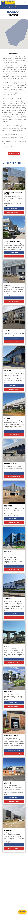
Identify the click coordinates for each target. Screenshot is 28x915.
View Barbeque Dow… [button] (13, 750)
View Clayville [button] (13, 659)
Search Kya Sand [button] (13, 389)
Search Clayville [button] (13, 662)
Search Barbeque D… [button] (13, 753)
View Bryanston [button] (13, 702)
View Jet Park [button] (13, 431)
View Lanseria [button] (13, 297)
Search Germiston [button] (13, 522)
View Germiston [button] (13, 518)
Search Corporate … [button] (13, 476)
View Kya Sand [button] (13, 385)
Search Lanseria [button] (13, 301)
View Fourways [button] (13, 613)
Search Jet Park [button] (13, 434)
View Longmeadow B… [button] (13, 208)
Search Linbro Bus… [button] (13, 256)
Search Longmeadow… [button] (13, 212)
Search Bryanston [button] (13, 706)
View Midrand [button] (13, 566)
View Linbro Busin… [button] (13, 252)
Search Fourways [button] (13, 617)
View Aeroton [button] (13, 797)
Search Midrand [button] (13, 569)
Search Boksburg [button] (13, 848)
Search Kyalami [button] (13, 341)
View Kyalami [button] (13, 338)
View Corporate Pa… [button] (13, 473)
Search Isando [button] (13, 153)
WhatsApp (22, 911)
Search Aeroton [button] (13, 801)
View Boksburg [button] (13, 844)
